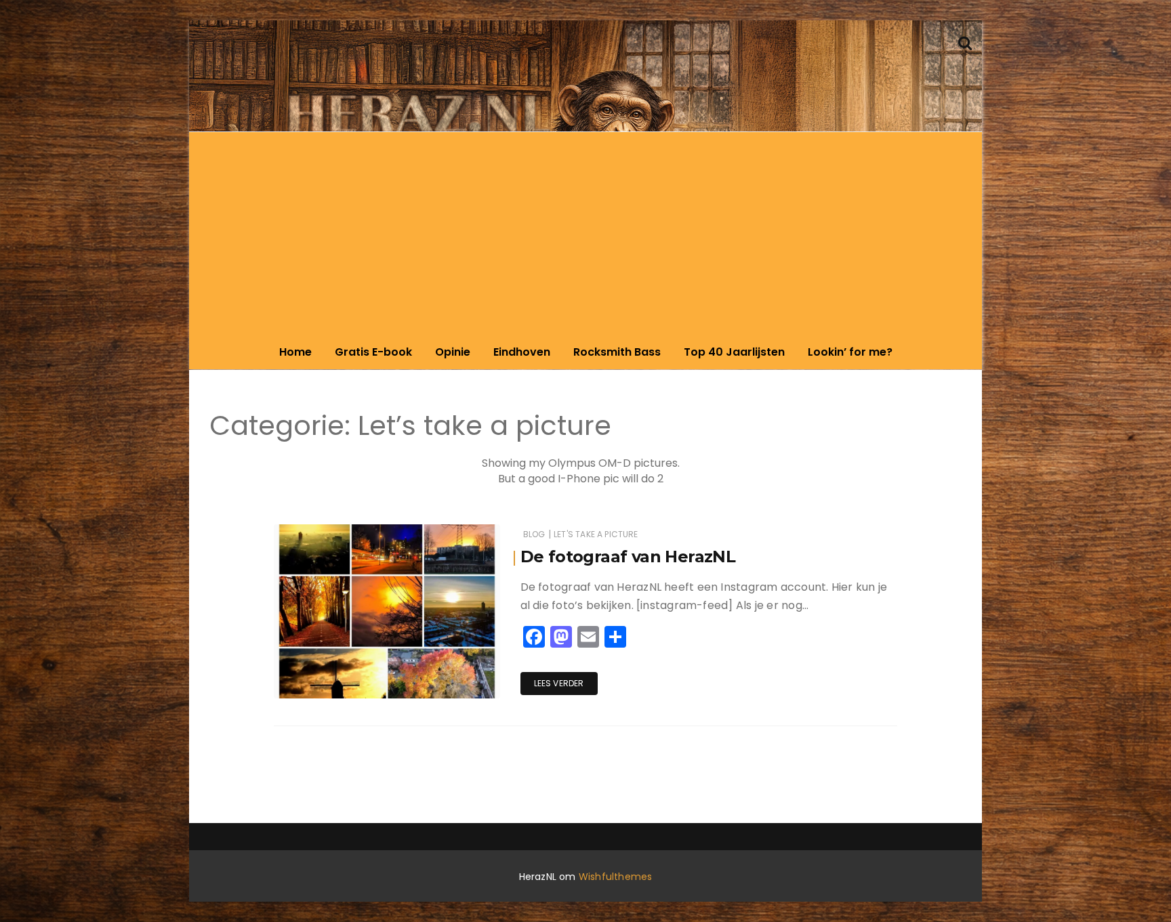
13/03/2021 (461, 684)
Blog (534, 534)
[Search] (965, 41)
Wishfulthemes (616, 876)
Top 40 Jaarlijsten (734, 352)
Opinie (452, 352)
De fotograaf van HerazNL (628, 556)
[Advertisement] (585, 234)
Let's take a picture (596, 534)
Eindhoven (521, 352)
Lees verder (559, 683)
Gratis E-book (373, 352)
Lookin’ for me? (850, 352)
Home (295, 352)
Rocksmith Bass (617, 352)
